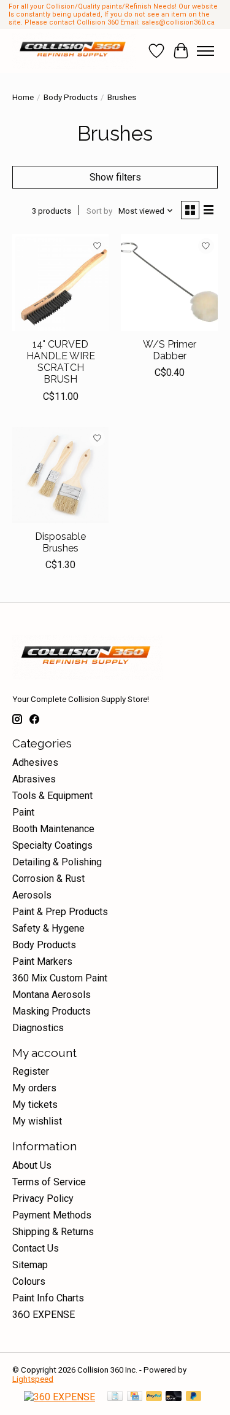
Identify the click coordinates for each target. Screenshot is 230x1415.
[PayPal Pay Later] (194, 1397)
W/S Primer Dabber (169, 350)
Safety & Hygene (48, 928)
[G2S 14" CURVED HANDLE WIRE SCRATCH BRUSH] (60, 282)
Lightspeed (32, 1379)
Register (30, 1071)
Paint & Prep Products (60, 912)
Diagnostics (38, 1028)
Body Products (71, 97)
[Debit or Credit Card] (174, 1397)
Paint (23, 812)
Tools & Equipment (52, 795)
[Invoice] (115, 1397)
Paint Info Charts (48, 1298)
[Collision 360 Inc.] (74, 51)
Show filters (115, 177)
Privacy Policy (43, 1198)
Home (23, 97)
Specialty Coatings (52, 845)
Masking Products (51, 1011)
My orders (34, 1088)
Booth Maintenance (53, 829)
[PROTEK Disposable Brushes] (60, 475)
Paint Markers (42, 961)
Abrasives (34, 779)
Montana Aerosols (51, 994)
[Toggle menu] (205, 51)
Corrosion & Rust (48, 878)
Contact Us (35, 1248)
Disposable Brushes (60, 542)
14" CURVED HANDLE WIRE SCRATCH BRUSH (60, 362)
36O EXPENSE (43, 1314)
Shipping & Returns (53, 1232)
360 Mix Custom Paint (59, 978)
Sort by (99, 211)
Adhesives (35, 762)
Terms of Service (49, 1182)
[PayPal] (154, 1397)
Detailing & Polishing (57, 862)
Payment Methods (51, 1215)
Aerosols (32, 895)
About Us (32, 1165)
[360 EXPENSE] (59, 1397)
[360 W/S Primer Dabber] (169, 282)
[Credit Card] (134, 1397)
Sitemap (30, 1265)
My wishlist (37, 1121)
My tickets (35, 1104)
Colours (28, 1281)
